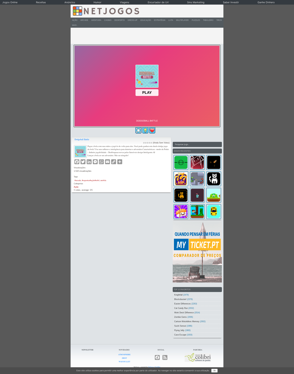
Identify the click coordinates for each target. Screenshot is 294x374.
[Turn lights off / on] (145, 130)
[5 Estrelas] (151, 143)
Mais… (75, 25)
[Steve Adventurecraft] (197, 211)
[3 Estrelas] (148, 143)
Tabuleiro (208, 20)
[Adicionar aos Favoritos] (152, 130)
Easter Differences (182, 304)
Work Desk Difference (184, 312)
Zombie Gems (180, 317)
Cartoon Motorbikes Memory (186, 321)
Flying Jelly (179, 330)
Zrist (124, 358)
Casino (107, 20)
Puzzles (196, 20)
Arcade (84, 20)
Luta (170, 20)
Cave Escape (180, 335)
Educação (145, 20)
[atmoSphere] (180, 162)
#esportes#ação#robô (91, 180)
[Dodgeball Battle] (81, 151)
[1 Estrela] (144, 143)
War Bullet (124, 361)
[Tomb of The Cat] (180, 195)
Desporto (119, 20)
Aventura (96, 20)
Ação (74, 20)
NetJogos (151, 367)
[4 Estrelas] (149, 143)
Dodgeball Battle (82, 139)
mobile (103, 180)
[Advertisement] (145, 36)
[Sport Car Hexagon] (213, 211)
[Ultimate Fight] (197, 178)
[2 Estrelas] (146, 143)
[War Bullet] (213, 162)
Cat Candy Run (181, 308)
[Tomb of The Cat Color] (213, 178)
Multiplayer (182, 20)
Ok (214, 371)
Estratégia (159, 20)
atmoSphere (124, 354)
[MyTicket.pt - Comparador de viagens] (197, 251)
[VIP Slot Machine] (180, 178)
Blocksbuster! (180, 299)
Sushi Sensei (180, 326)
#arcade (78, 180)
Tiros (219, 20)
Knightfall (178, 295)
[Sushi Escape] (180, 211)
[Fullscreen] (138, 130)
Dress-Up (132, 20)
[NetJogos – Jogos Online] (105, 11)
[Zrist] (197, 162)
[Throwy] (213, 195)
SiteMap (157, 367)
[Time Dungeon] (197, 195)
